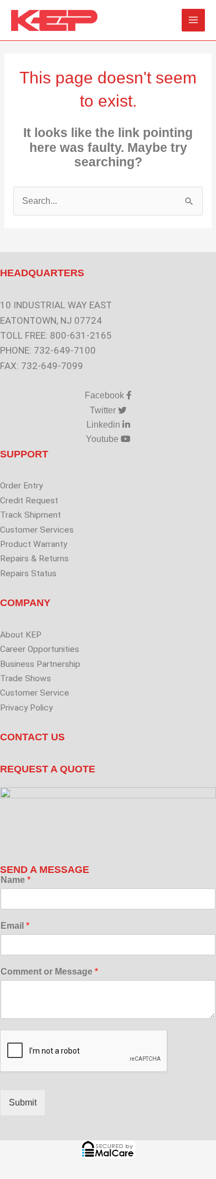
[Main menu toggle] (193, 20)
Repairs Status (28, 573)
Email (15, 925)
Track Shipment (30, 515)
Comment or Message (49, 971)
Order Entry (21, 486)
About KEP (21, 635)
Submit (23, 1102)
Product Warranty (33, 544)
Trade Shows (25, 678)
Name (15, 880)
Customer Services (37, 530)
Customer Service (34, 693)
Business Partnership (40, 664)
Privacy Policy (26, 708)
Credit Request (29, 501)
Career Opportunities (39, 649)
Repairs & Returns (34, 559)
